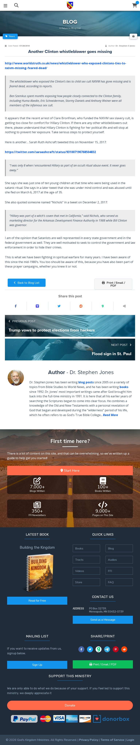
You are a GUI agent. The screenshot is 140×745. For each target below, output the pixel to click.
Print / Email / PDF (115, 284)
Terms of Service (112, 740)
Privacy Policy (88, 740)
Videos (79, 571)
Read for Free (37, 601)
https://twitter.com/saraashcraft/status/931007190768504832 (50, 152)
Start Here (71, 470)
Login (130, 740)
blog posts (86, 382)
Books (79, 548)
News (12, 36)
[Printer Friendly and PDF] (133, 36)
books (124, 387)
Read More (110, 415)
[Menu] (5, 5)
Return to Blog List (71, 28)
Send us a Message (102, 620)
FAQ (111, 582)
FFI (110, 571)
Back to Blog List (28, 283)
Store (78, 582)
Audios (112, 559)
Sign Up (37, 665)
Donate (70, 705)
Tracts (79, 559)
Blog (111, 548)
